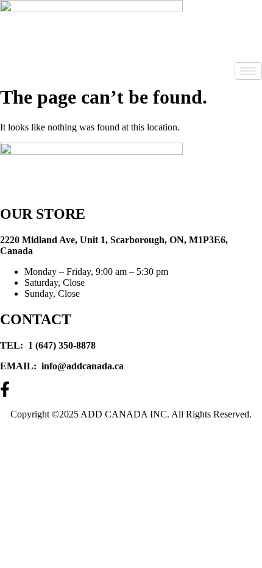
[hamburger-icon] (248, 71)
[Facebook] (131, 389)
